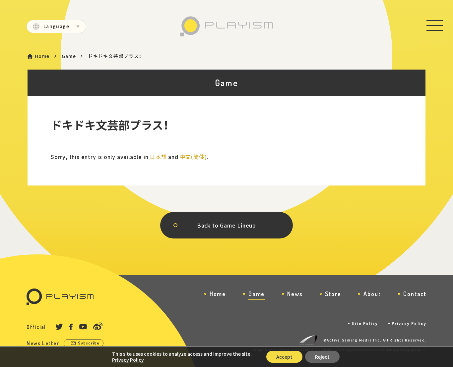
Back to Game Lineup (226, 225)
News (294, 293)
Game (69, 56)
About (372, 293)
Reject (322, 356)
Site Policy (365, 323)
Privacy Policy (409, 323)
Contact (414, 293)
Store (333, 293)
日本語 (158, 157)
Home (42, 56)
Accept (284, 356)
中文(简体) (193, 157)
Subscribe (89, 343)
